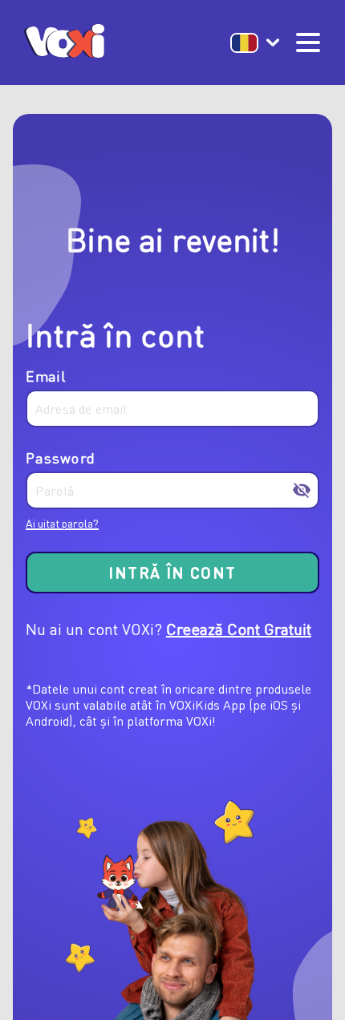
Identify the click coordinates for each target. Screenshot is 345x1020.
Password (60, 458)
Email (46, 376)
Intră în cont (115, 334)
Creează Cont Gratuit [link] (238, 628)
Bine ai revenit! (173, 238)
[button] (254, 43)
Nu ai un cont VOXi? (94, 628)
